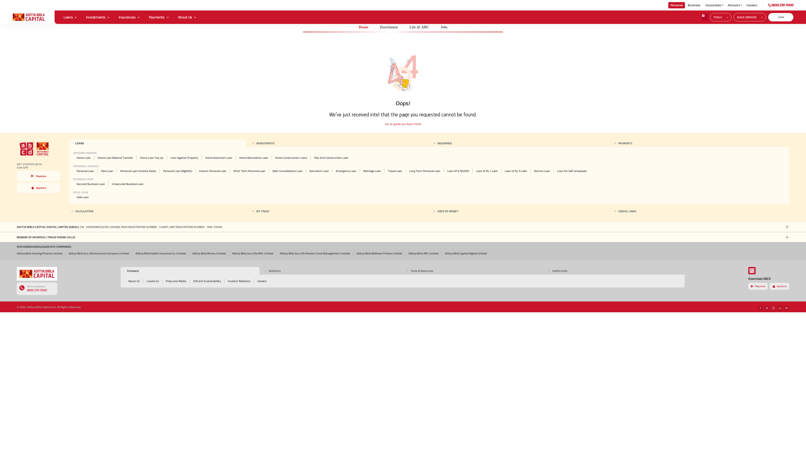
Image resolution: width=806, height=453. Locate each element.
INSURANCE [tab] (444, 143)
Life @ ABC (419, 27)
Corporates (713, 5)
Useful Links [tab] (559, 270)
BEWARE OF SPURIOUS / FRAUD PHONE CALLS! (46, 237)
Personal (676, 5)
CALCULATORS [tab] (84, 211)
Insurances (127, 17)
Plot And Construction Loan (331, 157)
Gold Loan (83, 197)
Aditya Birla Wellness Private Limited (379, 253)
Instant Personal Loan (212, 171)
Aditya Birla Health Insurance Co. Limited (160, 253)
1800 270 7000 (782, 5)
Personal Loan (85, 171)
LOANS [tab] (79, 143)
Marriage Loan (372, 171)
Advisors (734, 5)
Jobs (444, 27)
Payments (157, 17)
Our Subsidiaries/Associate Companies (44, 246)
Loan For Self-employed (572, 171)
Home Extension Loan (218, 157)
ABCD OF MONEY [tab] (447, 211)
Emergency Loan (346, 171)
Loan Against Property (184, 157)
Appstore (41, 187)
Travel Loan (395, 171)
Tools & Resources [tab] (422, 270)
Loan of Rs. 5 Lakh (516, 171)
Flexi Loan (107, 171)
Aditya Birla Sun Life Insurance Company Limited (99, 253)
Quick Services (746, 17)
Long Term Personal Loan (424, 171)
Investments (95, 17)
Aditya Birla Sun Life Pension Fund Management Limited (315, 253)
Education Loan (319, 171)
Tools (717, 17)
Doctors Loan (542, 171)
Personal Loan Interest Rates (138, 171)
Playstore (41, 176)
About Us (185, 17)
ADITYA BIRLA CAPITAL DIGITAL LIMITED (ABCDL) (119, 227)
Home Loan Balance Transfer (115, 157)
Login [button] (781, 17)
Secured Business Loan (91, 184)
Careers (752, 5)
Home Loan (84, 157)
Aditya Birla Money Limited (209, 253)
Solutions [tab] (275, 270)
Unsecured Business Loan (128, 184)
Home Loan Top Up (152, 157)
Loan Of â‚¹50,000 (458, 171)
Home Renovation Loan (253, 157)
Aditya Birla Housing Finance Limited (39, 253)
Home (363, 27)
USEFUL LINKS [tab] (627, 211)
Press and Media (176, 281)
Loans (68, 17)
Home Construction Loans (291, 157)
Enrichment (389, 27)
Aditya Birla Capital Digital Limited (466, 253)
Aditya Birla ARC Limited (423, 253)
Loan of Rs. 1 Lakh (487, 171)
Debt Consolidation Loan (287, 171)
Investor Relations (239, 281)
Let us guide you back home (403, 124)
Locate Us (153, 281)
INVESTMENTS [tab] (265, 143)
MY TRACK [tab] (262, 211)
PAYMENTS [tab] (625, 143)
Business (694, 5)
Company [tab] (133, 270)
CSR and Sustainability (207, 281)
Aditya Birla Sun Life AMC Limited (252, 253)
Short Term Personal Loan (249, 171)
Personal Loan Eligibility (177, 171)
